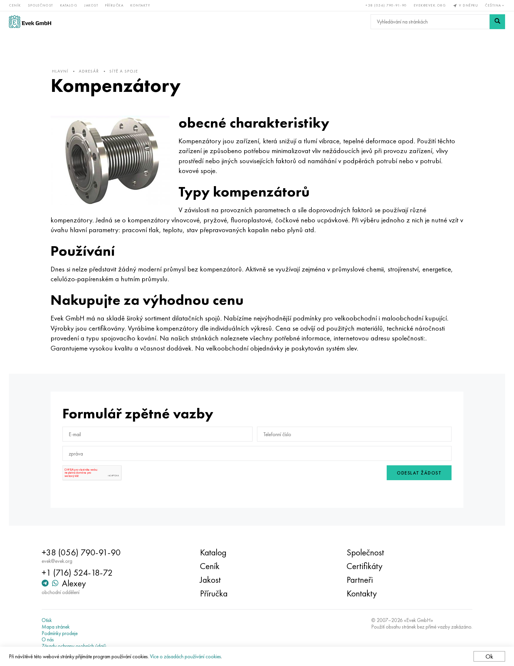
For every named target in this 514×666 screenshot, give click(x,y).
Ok (489, 656)
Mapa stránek (56, 626)
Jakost (91, 5)
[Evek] (30, 21)
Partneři (360, 579)
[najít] (497, 21)
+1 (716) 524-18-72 (77, 572)
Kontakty (140, 5)
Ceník (15, 5)
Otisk (47, 620)
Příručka (114, 5)
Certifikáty (365, 566)
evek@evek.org (430, 5)
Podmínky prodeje (60, 633)
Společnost (40, 5)
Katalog (69, 5)
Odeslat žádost (419, 473)
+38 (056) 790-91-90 (386, 5)
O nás (48, 639)
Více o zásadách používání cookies (185, 656)
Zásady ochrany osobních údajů (74, 646)
